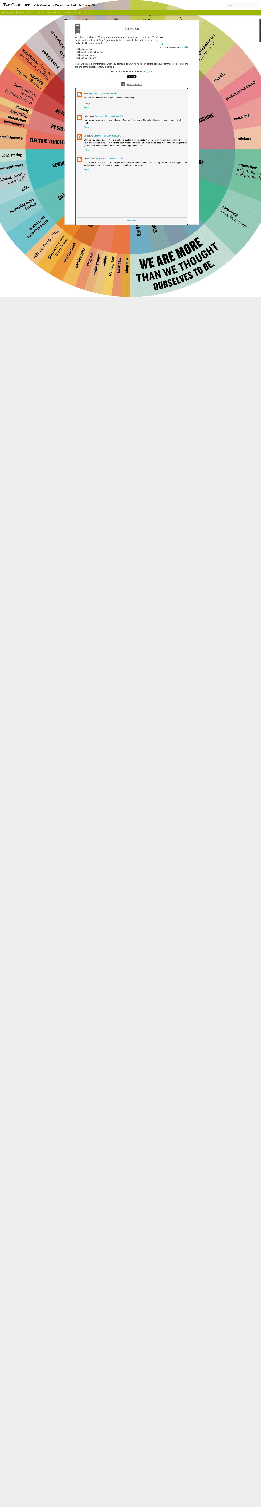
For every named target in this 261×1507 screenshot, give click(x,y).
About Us (30, 12)
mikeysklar (184, 47)
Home (21, 12)
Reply (86, 107)
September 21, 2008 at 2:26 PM (107, 135)
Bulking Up (132, 28)
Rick (86, 93)
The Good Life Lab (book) (49, 12)
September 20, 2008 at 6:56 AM (102, 93)
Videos (78, 12)
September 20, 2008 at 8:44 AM (108, 115)
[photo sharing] (161, 40)
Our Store (68, 12)
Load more (131, 220)
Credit (86, 12)
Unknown (88, 135)
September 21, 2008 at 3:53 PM (108, 157)
